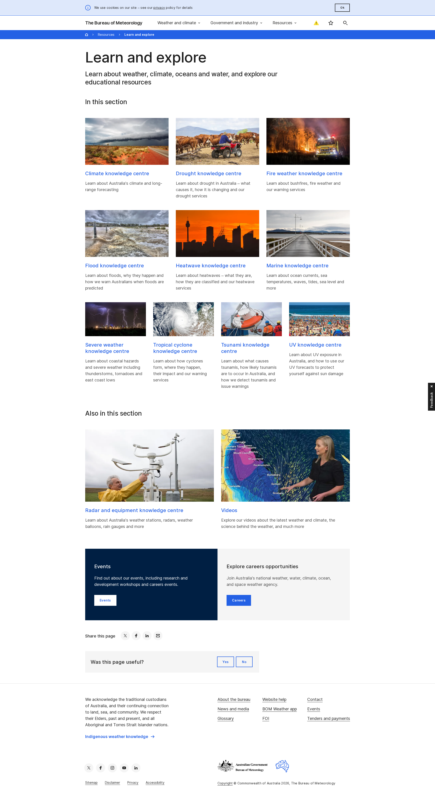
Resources (106, 34)
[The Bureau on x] (88, 767)
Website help (274, 699)
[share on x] (125, 635)
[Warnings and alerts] (316, 22)
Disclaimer (112, 782)
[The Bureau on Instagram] (112, 767)
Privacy (132, 782)
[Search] (345, 22)
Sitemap (91, 782)
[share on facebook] (136, 635)
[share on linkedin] (147, 635)
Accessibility (155, 782)
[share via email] (157, 635)
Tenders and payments (328, 718)
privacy (159, 8)
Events (313, 709)
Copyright (225, 783)
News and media (233, 709)
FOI (265, 718)
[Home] (86, 34)
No (244, 662)
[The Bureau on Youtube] (124, 767)
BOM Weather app (279, 709)
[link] (120, 736)
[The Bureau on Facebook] (100, 767)
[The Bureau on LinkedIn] (135, 767)
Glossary (226, 718)
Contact (315, 699)
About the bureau (234, 699)
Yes (225, 662)
